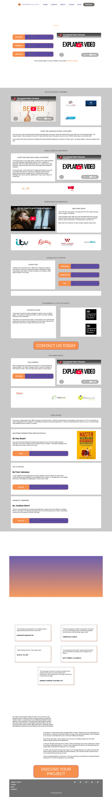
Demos (56, 25)
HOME (45, 4)
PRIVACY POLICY (16, 782)
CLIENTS (54, 4)
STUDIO (71, 4)
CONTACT (89, 4)
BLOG (79, 4)
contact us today (72, 61)
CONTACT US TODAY (56, 345)
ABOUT (63, 4)
